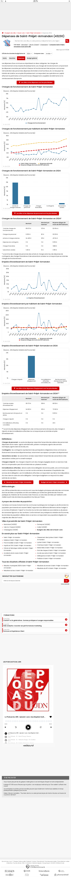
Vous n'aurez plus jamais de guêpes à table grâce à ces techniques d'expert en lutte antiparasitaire (34, 781)
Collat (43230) (42, 527)
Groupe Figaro (46, 863)
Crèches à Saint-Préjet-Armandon (49, 545)
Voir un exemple (65, 584)
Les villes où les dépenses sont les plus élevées (36, 82)
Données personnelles (50, 861)
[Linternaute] (44, 871)
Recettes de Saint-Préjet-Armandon (18, 482)
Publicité (29, 861)
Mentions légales (37, 863)
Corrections (29, 863)
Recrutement (40, 861)
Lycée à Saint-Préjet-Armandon (48, 542)
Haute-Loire (21, 33)
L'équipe (16, 861)
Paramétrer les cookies (63, 861)
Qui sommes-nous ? (7, 861)
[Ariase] (44, 875)
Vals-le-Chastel (34, 44)
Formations (9, 615)
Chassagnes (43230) (11, 529)
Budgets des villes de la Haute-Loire (50, 529)
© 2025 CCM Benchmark (57, 863)
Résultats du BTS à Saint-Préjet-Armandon (51, 568)
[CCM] (27, 871)
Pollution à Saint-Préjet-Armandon (49, 558)
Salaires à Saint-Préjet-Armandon (15, 540)
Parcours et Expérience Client (13, 630)
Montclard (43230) (10, 524)
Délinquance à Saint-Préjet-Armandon (50, 555)
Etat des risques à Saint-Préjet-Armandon (51, 550)
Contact (34, 861)
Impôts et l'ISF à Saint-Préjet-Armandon (17, 545)
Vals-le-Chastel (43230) (12, 527)
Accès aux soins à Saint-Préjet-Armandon (51, 553)
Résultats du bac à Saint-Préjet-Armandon (18, 570)
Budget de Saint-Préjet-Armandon (53, 482)
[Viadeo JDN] (27, 875)
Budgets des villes (10, 33)
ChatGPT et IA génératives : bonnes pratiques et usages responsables (28, 619)
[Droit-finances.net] (61, 871)
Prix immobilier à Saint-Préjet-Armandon (18, 542)
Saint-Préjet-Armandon (33, 33)
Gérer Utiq (9, 863)
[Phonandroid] (61, 875)
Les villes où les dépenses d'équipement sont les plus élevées (36, 388)
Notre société (22, 861)
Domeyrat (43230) (43, 524)
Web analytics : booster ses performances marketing (22, 625)
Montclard (24, 44)
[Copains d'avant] (9, 875)
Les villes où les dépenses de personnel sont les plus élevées (36, 213)
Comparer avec (39, 53)
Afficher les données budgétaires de (13, 53)
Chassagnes (44, 44)
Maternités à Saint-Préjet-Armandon (50, 547)
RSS (23, 863)
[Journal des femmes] (9, 871)
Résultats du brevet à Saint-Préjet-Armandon (52, 565)
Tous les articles (17, 863)
